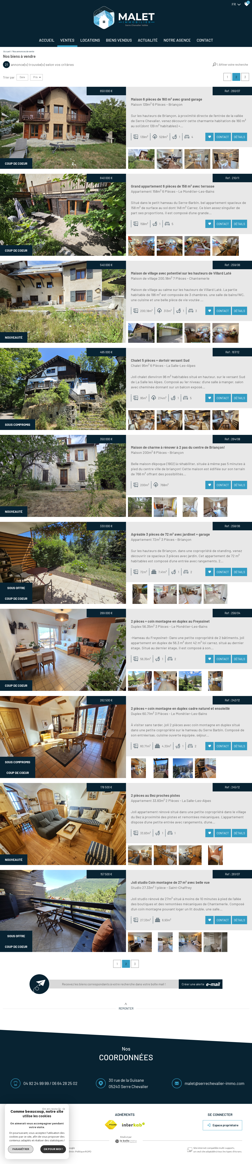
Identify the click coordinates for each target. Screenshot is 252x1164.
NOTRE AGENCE (177, 40)
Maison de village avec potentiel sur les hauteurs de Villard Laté (181, 273)
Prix (35, 77)
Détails (239, 136)
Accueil (46, 40)
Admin (70, 1151)
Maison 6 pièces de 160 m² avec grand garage (166, 99)
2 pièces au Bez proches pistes (155, 795)
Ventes (67, 40)
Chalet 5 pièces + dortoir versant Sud (160, 360)
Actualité (148, 40)
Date (22, 77)
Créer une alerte (201, 984)
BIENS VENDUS (119, 40)
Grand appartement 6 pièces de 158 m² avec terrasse (172, 186)
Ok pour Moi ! (53, 1149)
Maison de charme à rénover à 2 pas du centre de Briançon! (178, 447)
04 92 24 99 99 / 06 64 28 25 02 (50, 1083)
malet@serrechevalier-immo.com (214, 1083)
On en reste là (51, 1109)
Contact (205, 40)
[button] (230, 64)
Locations (90, 40)
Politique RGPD (83, 1151)
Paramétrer (20, 1149)
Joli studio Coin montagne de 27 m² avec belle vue (170, 882)
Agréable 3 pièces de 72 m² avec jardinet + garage (170, 534)
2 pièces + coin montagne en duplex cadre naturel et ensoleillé (180, 708)
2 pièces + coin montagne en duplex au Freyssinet (170, 621)
